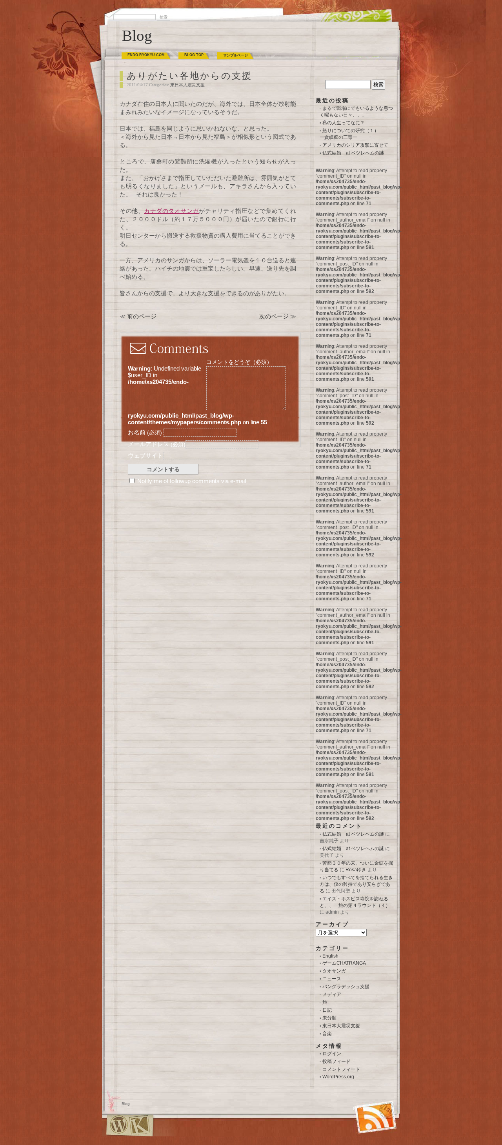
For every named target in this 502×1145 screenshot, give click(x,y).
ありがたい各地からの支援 (189, 76)
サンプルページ (235, 55)
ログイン (331, 1053)
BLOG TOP (194, 55)
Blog (137, 35)
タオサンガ (334, 971)
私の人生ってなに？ (343, 122)
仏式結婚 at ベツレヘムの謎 (353, 153)
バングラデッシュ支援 (345, 986)
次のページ (274, 316)
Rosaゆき (356, 869)
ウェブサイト (145, 455)
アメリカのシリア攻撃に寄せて (355, 145)
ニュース (331, 978)
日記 (327, 1010)
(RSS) (358, 1108)
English (330, 956)
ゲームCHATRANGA (344, 963)
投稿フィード (336, 1061)
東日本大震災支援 (187, 84)
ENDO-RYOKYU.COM (146, 55)
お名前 (145, 432)
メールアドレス (157, 444)
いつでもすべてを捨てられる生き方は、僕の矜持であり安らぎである (356, 884)
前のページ (141, 316)
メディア (331, 994)
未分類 (329, 1018)
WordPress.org (338, 1077)
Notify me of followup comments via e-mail (191, 481)
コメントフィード (341, 1069)
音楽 (327, 1033)
